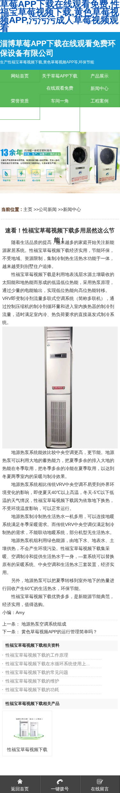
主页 (27, 209)
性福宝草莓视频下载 (27, 749)
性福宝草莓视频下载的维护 (32, 681)
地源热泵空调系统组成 (43, 624)
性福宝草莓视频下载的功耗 (32, 689)
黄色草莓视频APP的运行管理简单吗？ (59, 631)
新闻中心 (72, 209)
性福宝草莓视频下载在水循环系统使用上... (47, 663)
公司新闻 (48, 209)
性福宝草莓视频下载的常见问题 (36, 672)
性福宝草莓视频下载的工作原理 (36, 655)
